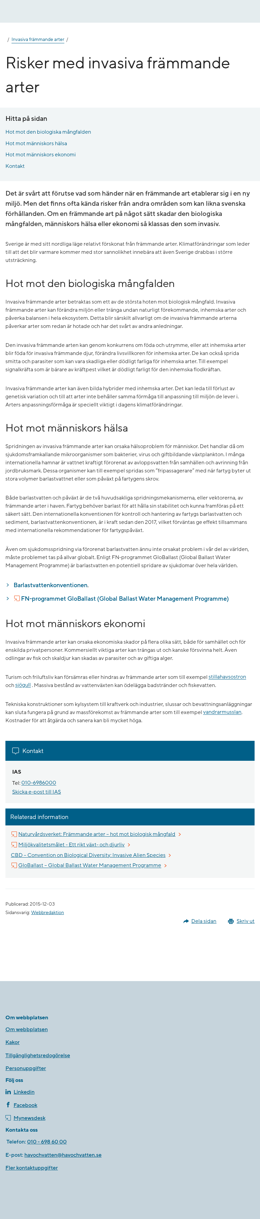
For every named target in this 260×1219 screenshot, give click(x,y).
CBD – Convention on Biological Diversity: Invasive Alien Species (88, 855)
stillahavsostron (227, 677)
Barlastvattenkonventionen (50, 585)
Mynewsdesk (29, 1118)
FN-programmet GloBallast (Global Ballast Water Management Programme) (125, 599)
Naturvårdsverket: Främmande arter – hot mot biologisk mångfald (97, 834)
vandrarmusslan (222, 712)
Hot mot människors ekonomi (40, 154)
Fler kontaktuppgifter (31, 1168)
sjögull (23, 685)
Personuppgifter (25, 1068)
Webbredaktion (47, 913)
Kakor (12, 1042)
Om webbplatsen (26, 1029)
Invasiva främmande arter (38, 40)
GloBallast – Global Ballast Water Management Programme (90, 865)
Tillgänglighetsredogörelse (37, 1055)
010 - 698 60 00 (47, 1141)
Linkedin (24, 1092)
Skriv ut (246, 921)
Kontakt (15, 166)
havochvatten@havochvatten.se (63, 1155)
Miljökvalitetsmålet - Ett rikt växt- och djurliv (71, 844)
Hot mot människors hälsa (36, 143)
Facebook (25, 1105)
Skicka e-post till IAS (36, 792)
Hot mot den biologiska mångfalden (48, 132)
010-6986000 (38, 783)
